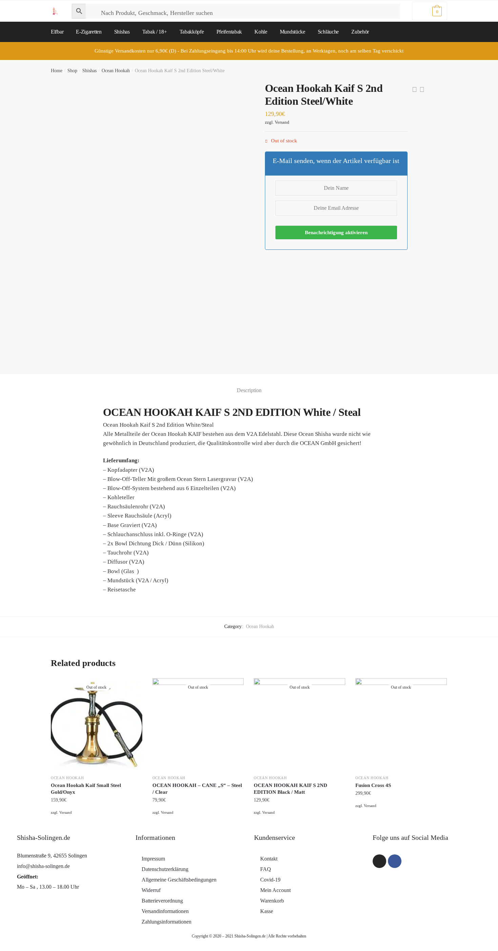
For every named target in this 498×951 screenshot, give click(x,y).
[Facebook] (394, 861)
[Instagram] (379, 861)
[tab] (249, 385)
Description (249, 390)
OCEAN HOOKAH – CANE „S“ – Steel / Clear (197, 789)
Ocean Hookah (116, 70)
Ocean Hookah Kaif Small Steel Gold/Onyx (86, 789)
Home (56, 70)
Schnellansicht (96, 821)
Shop (72, 70)
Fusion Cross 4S (373, 785)
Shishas (89, 70)
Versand (282, 122)
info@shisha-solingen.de (43, 866)
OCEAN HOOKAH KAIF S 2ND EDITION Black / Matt (290, 789)
